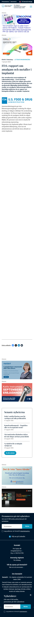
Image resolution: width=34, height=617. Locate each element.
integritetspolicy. (25, 531)
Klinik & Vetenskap (7, 59)
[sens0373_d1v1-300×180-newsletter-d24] (17, 24)
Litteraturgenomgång (22, 59)
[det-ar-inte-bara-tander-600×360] (17, 475)
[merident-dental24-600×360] (17, 370)
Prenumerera (5, 1)
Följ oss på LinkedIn (18, 536)
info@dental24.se (16, 551)
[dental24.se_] (17, 46)
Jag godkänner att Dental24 (17, 531)
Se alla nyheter (10, 453)
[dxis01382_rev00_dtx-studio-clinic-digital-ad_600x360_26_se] (17, 498)
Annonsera (14, 1)
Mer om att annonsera (16, 567)
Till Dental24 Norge (26, 1)
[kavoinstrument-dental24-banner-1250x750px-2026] (17, 392)
